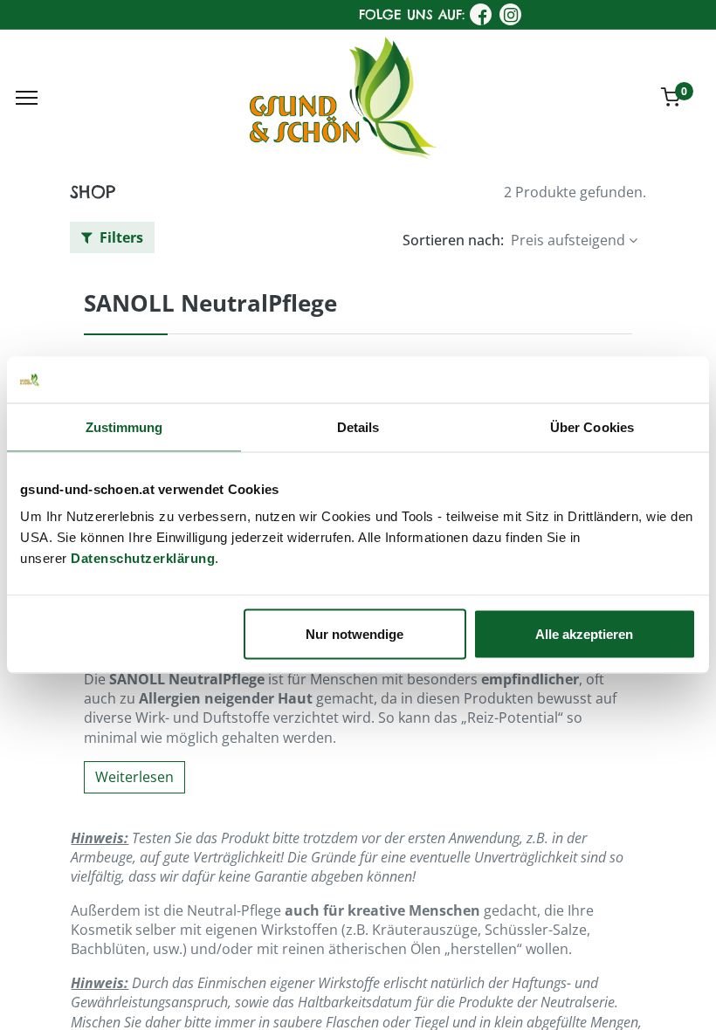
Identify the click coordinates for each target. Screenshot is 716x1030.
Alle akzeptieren (584, 634)
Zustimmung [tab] (124, 426)
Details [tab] (358, 426)
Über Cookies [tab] (592, 426)
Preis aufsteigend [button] (568, 240)
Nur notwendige (354, 634)
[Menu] (26, 98)
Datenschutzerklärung (143, 558)
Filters (119, 237)
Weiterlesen (134, 776)
